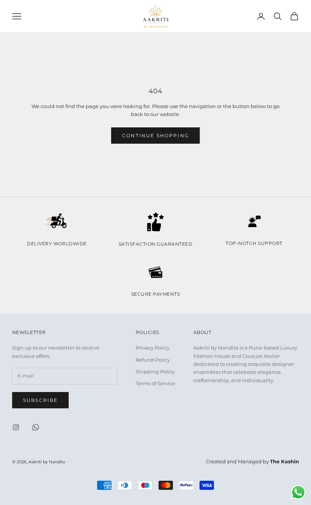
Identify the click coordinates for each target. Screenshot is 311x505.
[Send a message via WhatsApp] (298, 492)
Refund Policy (153, 360)
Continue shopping (155, 135)
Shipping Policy (155, 372)
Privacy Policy (153, 348)
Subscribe (40, 400)
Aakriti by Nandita (46, 462)
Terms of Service (155, 383)
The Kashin (284, 461)
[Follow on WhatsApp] (35, 427)
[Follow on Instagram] (16, 427)
